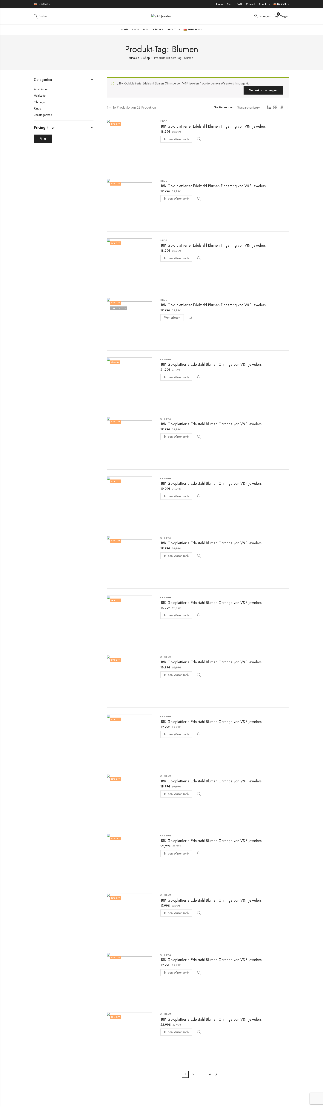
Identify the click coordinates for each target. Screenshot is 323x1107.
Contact (250, 4)
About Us (264, 4)
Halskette (40, 95)
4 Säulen (287, 107)
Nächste (216, 1074)
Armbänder (41, 89)
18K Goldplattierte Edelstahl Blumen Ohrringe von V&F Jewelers (211, 364)
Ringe (163, 121)
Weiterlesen (172, 317)
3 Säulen (281, 107)
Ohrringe (165, 359)
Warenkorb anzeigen (263, 90)
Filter (42, 139)
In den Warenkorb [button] (176, 139)
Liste (269, 107)
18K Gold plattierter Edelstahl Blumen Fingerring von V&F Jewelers (213, 126)
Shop (230, 4)
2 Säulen (275, 107)
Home (219, 4)
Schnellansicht (199, 139)
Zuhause (134, 58)
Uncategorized (43, 115)
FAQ (239, 4)
